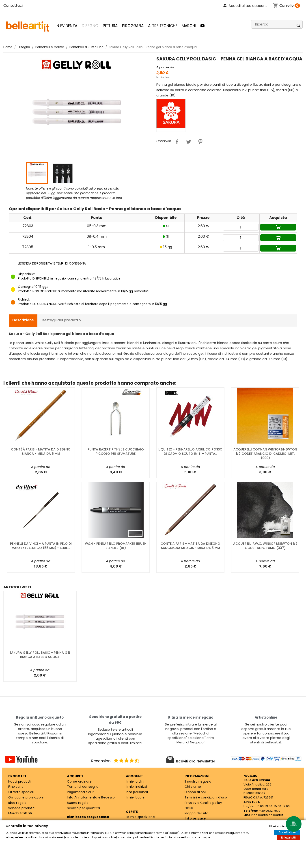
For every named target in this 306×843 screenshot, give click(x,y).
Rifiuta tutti (288, 837)
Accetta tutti (287, 832)
